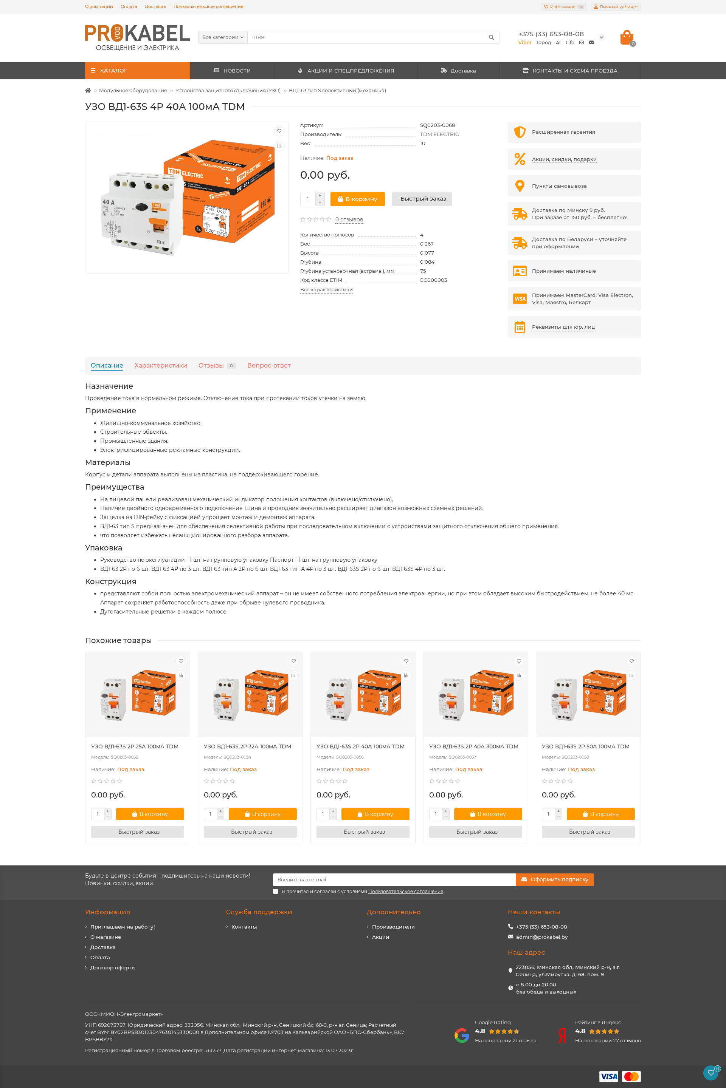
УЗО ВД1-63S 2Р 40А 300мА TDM (473, 746)
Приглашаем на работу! (122, 927)
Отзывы (216, 365)
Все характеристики (326, 289)
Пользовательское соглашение (209, 6)
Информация (107, 912)
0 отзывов (349, 219)
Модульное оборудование (133, 90)
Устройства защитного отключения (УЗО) (228, 90)
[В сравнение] (279, 146)
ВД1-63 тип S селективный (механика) (337, 90)
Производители (393, 927)
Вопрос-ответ (269, 365)
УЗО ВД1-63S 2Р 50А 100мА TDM (586, 746)
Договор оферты (113, 967)
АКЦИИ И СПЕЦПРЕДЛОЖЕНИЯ (350, 71)
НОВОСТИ (237, 71)
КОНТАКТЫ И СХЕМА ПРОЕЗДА (575, 71)
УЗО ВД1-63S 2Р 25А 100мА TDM (134, 746)
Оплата (129, 6)
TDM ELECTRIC (439, 134)
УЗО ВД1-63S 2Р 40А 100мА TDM (360, 746)
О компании (99, 6)
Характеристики (161, 365)
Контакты (244, 927)
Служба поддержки (259, 912)
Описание (107, 365)
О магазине (105, 937)
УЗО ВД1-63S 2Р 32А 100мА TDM (247, 746)
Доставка (155, 6)
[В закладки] (279, 131)
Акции (380, 937)
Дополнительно (394, 912)
